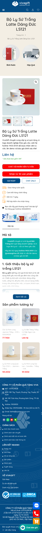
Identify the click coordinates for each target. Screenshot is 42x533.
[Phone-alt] (36, 513)
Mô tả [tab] (10, 226)
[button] (3, 10)
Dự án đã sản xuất (9, 483)
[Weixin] (15, 419)
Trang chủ (20, 35)
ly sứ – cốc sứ (19, 246)
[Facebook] (4, 419)
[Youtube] (11, 419)
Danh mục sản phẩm (10, 488)
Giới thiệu (5, 479)
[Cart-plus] (36, 521)
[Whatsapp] (7, 419)
